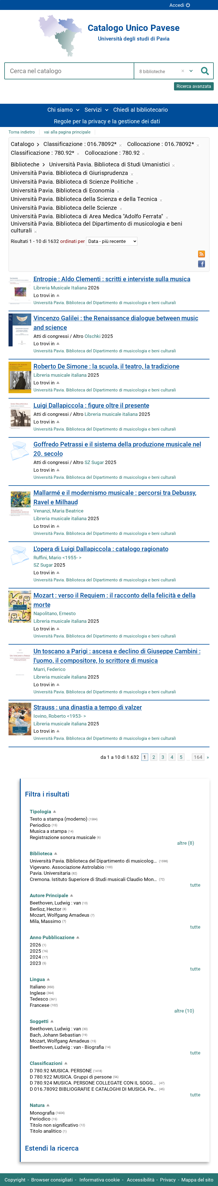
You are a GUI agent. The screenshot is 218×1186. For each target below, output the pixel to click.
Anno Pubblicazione (52, 937)
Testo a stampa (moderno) (58, 819)
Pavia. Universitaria (50, 873)
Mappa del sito (197, 1180)
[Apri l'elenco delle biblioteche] (191, 70)
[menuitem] (63, 109)
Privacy (168, 1180)
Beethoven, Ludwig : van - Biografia (67, 1047)
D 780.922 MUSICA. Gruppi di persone (71, 1077)
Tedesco (39, 999)
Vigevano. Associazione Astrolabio (67, 867)
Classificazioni (46, 1063)
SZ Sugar (95, 462)
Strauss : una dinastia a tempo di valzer (87, 707)
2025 (35, 951)
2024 (35, 957)
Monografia (42, 1113)
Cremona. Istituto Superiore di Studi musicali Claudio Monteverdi (94, 879)
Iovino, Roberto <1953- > (59, 716)
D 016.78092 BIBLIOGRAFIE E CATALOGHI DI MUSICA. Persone (94, 1089)
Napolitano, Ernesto (54, 613)
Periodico (40, 825)
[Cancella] (183, 70)
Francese (39, 1005)
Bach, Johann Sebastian (55, 1035)
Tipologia (40, 811)
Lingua (37, 979)
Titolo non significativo (54, 1125)
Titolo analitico (46, 1131)
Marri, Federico (49, 669)
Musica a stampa (48, 831)
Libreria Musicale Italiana (60, 288)
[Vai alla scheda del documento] (20, 290)
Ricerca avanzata (194, 86)
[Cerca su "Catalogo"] (69, 71)
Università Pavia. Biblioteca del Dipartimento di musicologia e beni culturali (104, 302)
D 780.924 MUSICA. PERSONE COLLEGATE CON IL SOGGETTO (94, 1083)
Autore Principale (49, 895)
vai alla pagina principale (67, 132)
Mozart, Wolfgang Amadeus (59, 915)
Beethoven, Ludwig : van (55, 903)
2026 (35, 945)
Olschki (93, 336)
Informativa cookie (99, 1180)
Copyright (15, 1180)
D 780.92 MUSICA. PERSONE (61, 1070)
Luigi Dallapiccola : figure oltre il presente (91, 405)
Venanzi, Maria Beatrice (58, 511)
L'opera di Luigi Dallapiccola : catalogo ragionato (101, 548)
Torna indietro (22, 132)
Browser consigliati (52, 1180)
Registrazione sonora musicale (63, 837)
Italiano (38, 987)
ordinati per (72, 241)
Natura (37, 1105)
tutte (195, 885)
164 (198, 757)
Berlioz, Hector (45, 909)
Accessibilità (140, 1180)
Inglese (37, 993)
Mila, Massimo (45, 921)
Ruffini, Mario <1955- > (57, 557)
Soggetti (39, 1021)
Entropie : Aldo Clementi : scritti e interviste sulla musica (111, 279)
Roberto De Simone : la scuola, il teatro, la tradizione (106, 366)
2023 (35, 963)
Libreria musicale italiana (60, 375)
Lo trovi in (43, 295)
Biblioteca (41, 853)
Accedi (176, 5)
